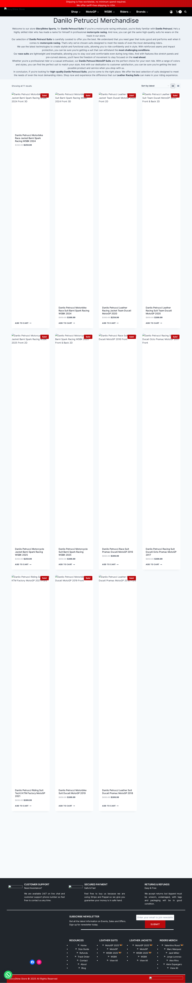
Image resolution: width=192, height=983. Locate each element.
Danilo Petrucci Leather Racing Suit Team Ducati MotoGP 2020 (159, 310)
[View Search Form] (185, 12)
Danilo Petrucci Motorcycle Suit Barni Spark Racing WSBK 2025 (73, 552)
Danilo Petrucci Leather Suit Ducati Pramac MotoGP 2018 (117, 792)
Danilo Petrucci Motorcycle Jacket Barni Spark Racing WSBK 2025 (29, 552)
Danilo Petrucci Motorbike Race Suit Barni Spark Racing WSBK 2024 (74, 310)
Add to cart (22, 323)
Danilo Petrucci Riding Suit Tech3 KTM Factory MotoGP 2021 (30, 793)
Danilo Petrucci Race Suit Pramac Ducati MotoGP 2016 (117, 550)
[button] (8, 975)
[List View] (178, 86)
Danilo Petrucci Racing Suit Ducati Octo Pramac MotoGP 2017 (161, 552)
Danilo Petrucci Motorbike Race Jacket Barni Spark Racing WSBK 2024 (29, 138)
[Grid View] (173, 86)
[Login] (171, 12)
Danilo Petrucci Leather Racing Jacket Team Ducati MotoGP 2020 (116, 310)
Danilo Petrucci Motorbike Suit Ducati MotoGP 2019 (72, 792)
